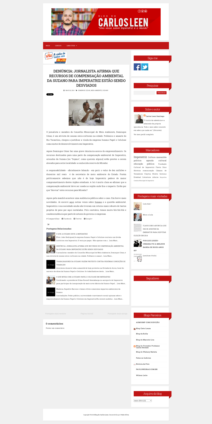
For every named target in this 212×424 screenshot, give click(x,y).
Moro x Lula (148, 215)
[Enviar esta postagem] (48, 224)
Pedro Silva (125, 415)
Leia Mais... (113, 240)
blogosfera (163, 177)
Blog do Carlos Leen (101, 415)
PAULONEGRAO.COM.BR (146, 369)
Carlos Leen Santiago (155, 116)
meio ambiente (96, 90)
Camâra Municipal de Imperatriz (144, 180)
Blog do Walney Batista (146, 352)
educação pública (144, 163)
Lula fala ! (147, 204)
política (137, 160)
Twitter (78, 219)
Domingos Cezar (84, 90)
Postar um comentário (55, 328)
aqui (71, 202)
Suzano (105, 90)
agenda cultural (156, 160)
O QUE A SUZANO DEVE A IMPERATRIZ (72, 234)
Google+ (88, 219)
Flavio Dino (161, 167)
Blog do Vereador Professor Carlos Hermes (148, 347)
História (137, 170)
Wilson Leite (141, 375)
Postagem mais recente (55, 313)
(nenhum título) (149, 255)
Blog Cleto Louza (143, 328)
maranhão (161, 157)
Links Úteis (71, 45)
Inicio (48, 45)
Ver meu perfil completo (144, 134)
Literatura (146, 177)
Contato (58, 45)
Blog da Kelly (142, 334)
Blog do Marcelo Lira (145, 340)
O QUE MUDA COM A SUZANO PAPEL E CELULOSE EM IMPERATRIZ (83, 277)
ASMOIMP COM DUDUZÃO (148, 322)
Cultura (151, 157)
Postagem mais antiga (117, 313)
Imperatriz (140, 157)
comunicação (148, 170)
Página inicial (87, 313)
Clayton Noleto (151, 174)
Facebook (67, 219)
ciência (155, 177)
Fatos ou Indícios (143, 358)
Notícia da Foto (142, 364)
